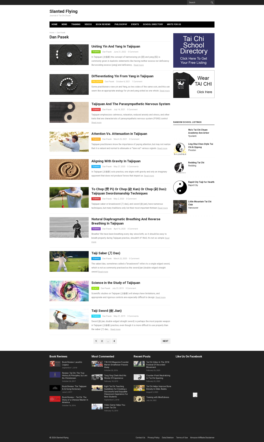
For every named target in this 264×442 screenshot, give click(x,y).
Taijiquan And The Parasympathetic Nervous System (130, 104)
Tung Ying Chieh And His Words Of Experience (115, 376)
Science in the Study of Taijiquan (115, 283)
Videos (88, 24)
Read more (139, 65)
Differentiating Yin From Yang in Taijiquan (122, 76)
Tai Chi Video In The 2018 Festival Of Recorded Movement (157, 365)
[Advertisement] (194, 142)
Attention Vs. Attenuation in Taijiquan (119, 134)
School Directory (153, 24)
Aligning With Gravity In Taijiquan (116, 161)
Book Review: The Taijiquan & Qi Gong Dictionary (74, 387)
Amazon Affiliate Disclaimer (202, 437)
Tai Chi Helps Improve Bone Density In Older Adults (158, 387)
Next (165, 341)
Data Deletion (168, 437)
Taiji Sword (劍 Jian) (106, 311)
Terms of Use (182, 437)
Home (54, 24)
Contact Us (140, 437)
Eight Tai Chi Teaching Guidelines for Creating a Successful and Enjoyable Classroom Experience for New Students (116, 391)
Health (95, 288)
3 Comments (133, 316)
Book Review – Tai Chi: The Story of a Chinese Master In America (75, 400)
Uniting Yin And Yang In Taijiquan (115, 46)
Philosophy (121, 24)
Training (75, 24)
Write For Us (174, 24)
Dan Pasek (107, 52)
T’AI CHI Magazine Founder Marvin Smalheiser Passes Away (116, 365)
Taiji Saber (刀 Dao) (105, 253)
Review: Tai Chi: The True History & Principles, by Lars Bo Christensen (74, 375)
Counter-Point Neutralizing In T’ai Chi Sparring (158, 376)
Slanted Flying (64, 11)
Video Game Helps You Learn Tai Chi (114, 406)
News (64, 24)
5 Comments (133, 166)
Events (135, 24)
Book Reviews (103, 24)
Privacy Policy (154, 437)
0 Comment (133, 52)
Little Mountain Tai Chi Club (199, 203)
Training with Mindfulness (157, 397)
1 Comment (137, 81)
